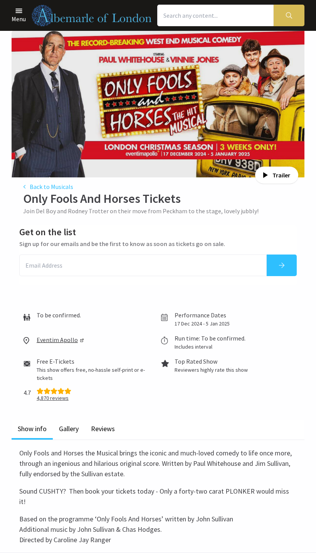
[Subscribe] (282, 265)
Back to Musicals (51, 187)
